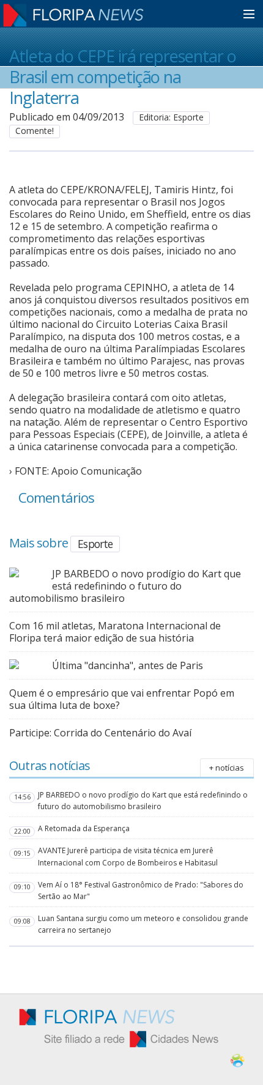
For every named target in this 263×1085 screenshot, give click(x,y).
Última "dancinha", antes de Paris (127, 665)
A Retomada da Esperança (84, 828)
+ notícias (226, 767)
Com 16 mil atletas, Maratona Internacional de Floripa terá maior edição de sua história (115, 632)
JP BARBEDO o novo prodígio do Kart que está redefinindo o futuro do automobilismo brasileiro (125, 586)
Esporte (95, 543)
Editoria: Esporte (171, 117)
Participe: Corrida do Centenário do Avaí (100, 732)
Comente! (34, 130)
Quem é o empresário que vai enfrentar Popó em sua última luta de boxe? (121, 699)
